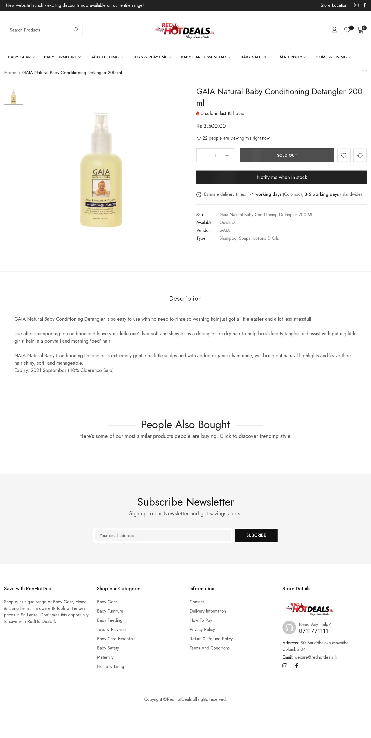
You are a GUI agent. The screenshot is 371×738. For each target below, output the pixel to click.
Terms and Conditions (210, 648)
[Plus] (227, 155)
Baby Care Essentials (116, 639)
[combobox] (43, 30)
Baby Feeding (109, 620)
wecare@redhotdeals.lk (309, 657)
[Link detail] (356, 5)
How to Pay (201, 620)
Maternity (105, 657)
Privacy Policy (202, 629)
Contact (197, 602)
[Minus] (204, 155)
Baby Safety (108, 648)
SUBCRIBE (256, 535)
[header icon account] (335, 30)
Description (185, 298)
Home (10, 72)
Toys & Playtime (111, 629)
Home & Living (110, 666)
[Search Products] (76, 30)
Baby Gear (107, 602)
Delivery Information (208, 611)
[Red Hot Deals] (185, 30)
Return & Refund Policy (211, 639)
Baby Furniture (110, 611)
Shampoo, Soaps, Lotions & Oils (249, 238)
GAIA (224, 230)
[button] (344, 155)
